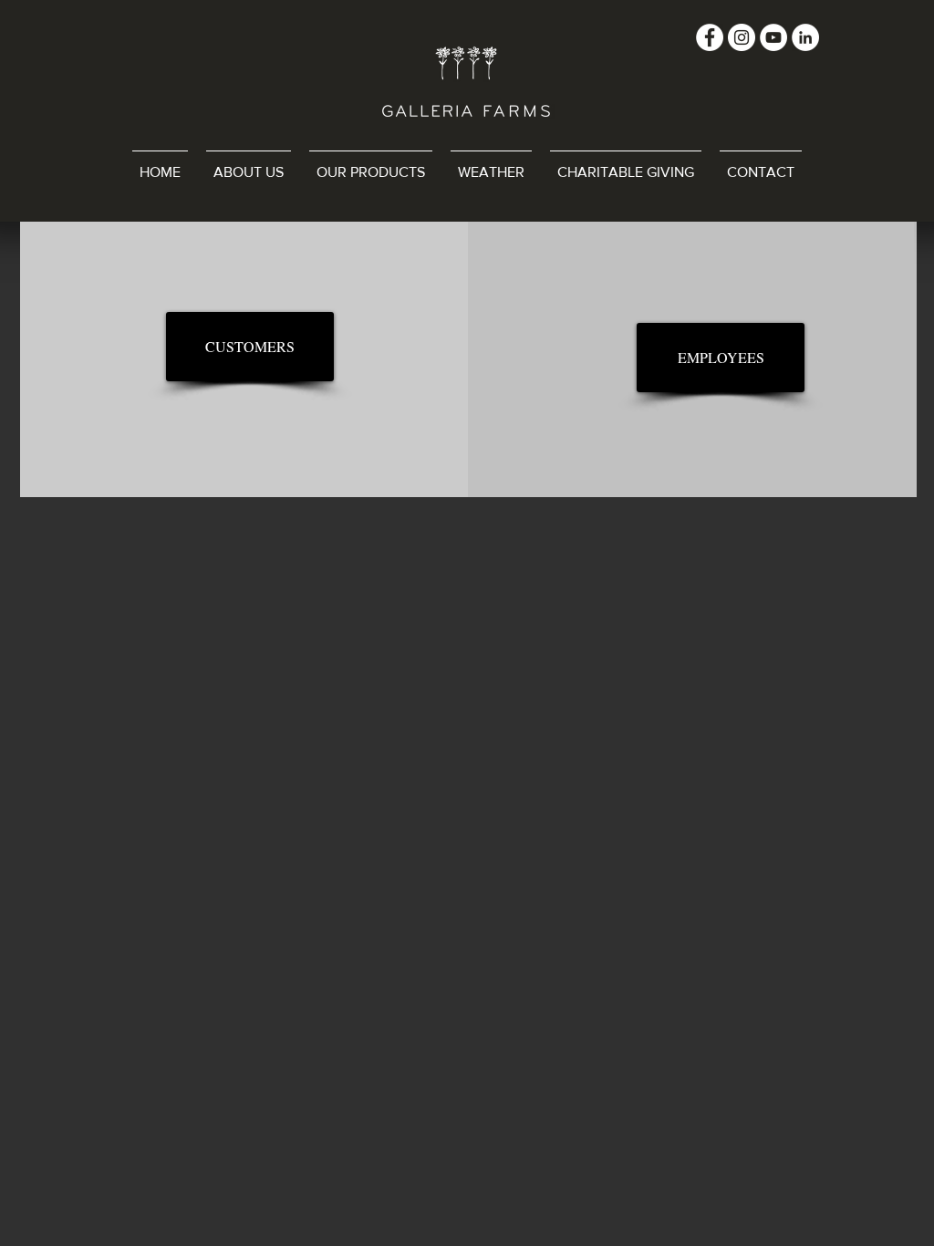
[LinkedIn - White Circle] (805, 37)
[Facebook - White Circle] (709, 37)
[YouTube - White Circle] (773, 37)
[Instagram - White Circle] (741, 37)
